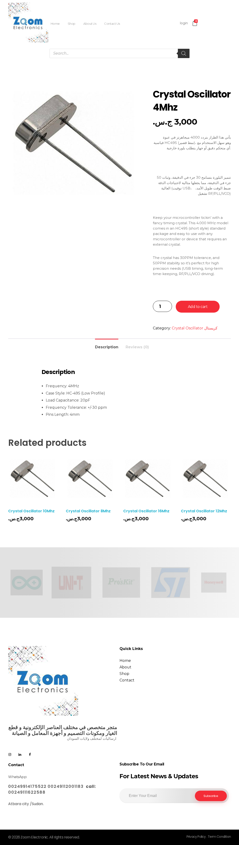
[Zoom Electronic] (28, 22)
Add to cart (198, 306)
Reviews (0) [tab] (137, 347)
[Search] (184, 53)
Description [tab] (106, 347)
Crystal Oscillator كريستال (195, 328)
